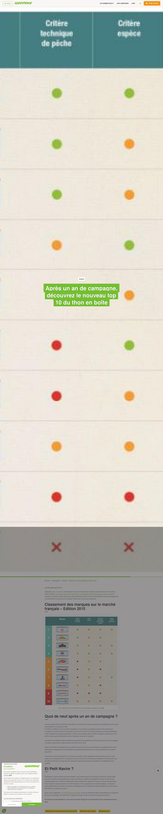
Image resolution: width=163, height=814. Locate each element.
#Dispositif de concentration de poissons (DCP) (61, 811)
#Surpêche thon (104, 811)
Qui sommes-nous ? (107, 3)
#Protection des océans (87, 811)
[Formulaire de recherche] (140, 3)
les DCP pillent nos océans (71, 793)
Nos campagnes (123, 3)
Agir (133, 3)
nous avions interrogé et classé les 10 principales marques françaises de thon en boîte (84, 594)
